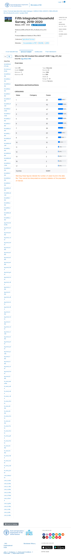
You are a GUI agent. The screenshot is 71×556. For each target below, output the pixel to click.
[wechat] (53, 537)
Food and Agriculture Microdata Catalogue (20, 11)
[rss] (56, 534)
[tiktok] (43, 537)
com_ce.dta (7, 492)
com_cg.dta (7, 503)
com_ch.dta (7, 506)
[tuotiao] (47, 537)
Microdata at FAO (36, 5)
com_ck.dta (7, 515)
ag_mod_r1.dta (26, 58)
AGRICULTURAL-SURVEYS (41, 11)
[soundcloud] (62, 534)
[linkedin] (53, 534)
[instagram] (50, 534)
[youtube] (59, 537)
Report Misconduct (18, 553)
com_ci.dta (7, 509)
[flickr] (47, 534)
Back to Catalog (12, 524)
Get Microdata (39, 25)
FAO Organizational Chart (8, 545)
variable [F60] (24, 13)
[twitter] (50, 537)
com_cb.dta (7, 483)
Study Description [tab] (12, 51)
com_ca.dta (7, 480)
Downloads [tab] (38, 51)
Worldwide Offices (29, 543)
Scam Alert (7, 553)
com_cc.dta (7, 486)
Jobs (5, 552)
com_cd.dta (7, 489)
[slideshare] (59, 534)
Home (5, 11)
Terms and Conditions (24, 552)
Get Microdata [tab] (51, 51)
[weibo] (56, 537)
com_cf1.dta (7, 495)
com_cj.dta (7, 512)
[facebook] (43, 534)
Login (59, 2)
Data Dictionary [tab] (26, 52)
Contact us (12, 552)
